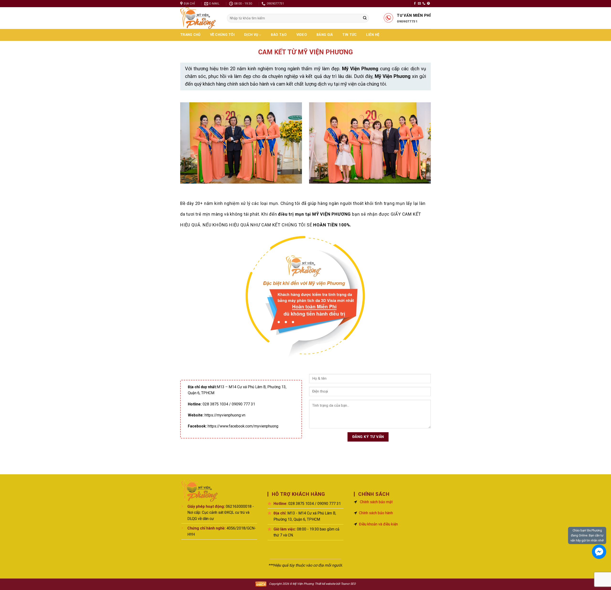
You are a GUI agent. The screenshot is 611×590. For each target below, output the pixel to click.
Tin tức (349, 35)
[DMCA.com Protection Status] (260, 584)
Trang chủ (190, 35)
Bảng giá (324, 35)
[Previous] (188, 146)
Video (301, 35)
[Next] (423, 146)
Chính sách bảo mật (376, 502)
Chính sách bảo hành (376, 513)
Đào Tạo (279, 35)
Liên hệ (372, 35)
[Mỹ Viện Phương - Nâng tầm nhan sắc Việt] (200, 18)
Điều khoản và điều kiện (378, 524)
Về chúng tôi (222, 35)
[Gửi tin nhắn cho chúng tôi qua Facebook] (599, 552)
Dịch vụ (251, 35)
